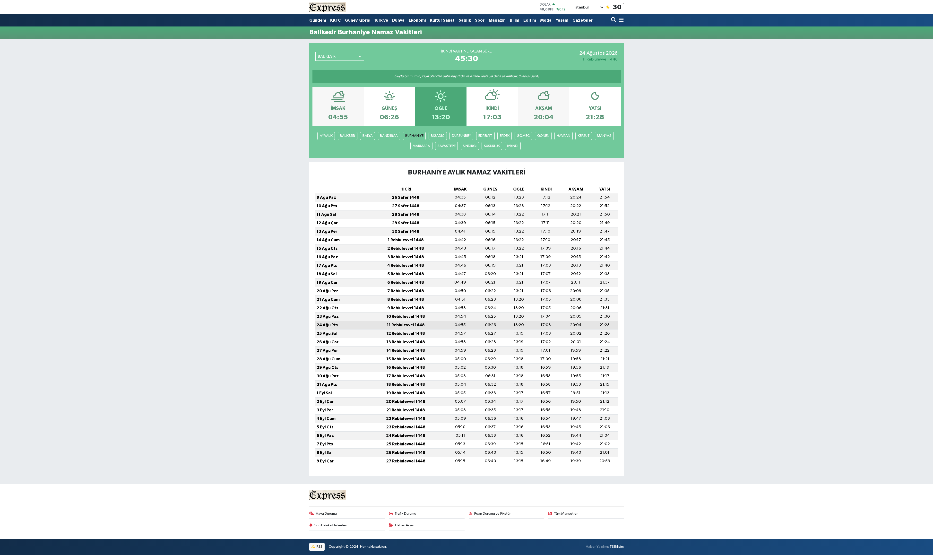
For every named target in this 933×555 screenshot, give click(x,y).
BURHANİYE (414, 136)
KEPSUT (584, 136)
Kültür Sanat (442, 20)
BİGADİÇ (437, 136)
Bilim (514, 20)
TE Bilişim (617, 546)
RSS (319, 546)
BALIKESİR (347, 136)
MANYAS (604, 136)
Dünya (398, 20)
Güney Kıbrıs (357, 20)
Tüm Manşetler (566, 513)
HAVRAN (563, 136)
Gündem (317, 20)
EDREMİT (485, 136)
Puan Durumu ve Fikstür (492, 513)
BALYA (368, 136)
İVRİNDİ (512, 146)
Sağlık (465, 20)
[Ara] (614, 20)
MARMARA (421, 146)
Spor (479, 20)
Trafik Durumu (405, 513)
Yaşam (562, 20)
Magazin (497, 20)
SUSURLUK (492, 146)
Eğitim (529, 20)
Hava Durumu (326, 513)
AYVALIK (326, 136)
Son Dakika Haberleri (330, 525)
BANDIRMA (389, 136)
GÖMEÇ (523, 136)
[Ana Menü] (620, 20)
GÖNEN (543, 136)
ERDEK (505, 136)
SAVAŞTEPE (447, 146)
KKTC (335, 20)
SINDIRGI (469, 146)
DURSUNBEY (461, 136)
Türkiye (381, 20)
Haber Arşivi (404, 525)
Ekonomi (417, 20)
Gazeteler (582, 20)
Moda (546, 20)
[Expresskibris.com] (327, 7)
